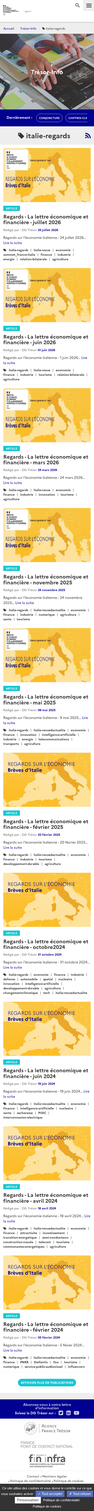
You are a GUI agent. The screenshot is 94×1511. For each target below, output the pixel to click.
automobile (29, 979)
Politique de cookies (69, 1481)
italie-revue (42, 250)
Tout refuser (81, 1494)
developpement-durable (21, 864)
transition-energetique (20, 1237)
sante (7, 619)
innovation (47, 494)
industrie (64, 254)
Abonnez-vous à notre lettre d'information (47, 1406)
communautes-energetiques (23, 1246)
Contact (33, 1476)
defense (9, 979)
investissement (54, 1233)
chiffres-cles (78, 118)
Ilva (56, 1362)
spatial (48, 979)
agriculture (60, 259)
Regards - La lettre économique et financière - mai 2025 (45, 699)
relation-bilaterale (33, 259)
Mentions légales (54, 1476)
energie (8, 259)
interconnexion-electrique (22, 1117)
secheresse (25, 1113)
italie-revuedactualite (49, 610)
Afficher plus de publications (47, 1382)
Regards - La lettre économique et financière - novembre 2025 (45, 579)
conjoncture (49, 118)
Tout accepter (51, 1494)
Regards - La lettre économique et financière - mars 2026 (45, 459)
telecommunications (53, 739)
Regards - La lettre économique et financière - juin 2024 (45, 1072)
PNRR (24, 1362)
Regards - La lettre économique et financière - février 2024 (45, 1326)
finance (46, 254)
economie (63, 250)
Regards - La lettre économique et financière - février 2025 (45, 823)
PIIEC (42, 1113)
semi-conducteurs (55, 1237)
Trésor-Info (28, 28)
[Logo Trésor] (39, 12)
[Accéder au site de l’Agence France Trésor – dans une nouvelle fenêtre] (47, 1427)
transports (11, 743)
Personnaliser (28, 1500)
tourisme (45, 374)
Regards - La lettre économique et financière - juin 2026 (45, 339)
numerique (47, 614)
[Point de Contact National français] (47, 1444)
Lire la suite (12, 242)
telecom (45, 1242)
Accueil (8, 28)
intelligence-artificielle (59, 734)
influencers (76, 1366)
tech (46, 992)
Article (11, 208)
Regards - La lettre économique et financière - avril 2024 (45, 1197)
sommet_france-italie (19, 254)
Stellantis (41, 1362)
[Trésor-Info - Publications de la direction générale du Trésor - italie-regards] (88, 135)
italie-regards (18, 250)
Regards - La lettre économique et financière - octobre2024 (45, 943)
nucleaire (65, 979)
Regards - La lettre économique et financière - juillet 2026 (45, 219)
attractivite (28, 1233)
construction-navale (18, 1242)
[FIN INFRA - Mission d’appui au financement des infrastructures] (47, 1460)
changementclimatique (20, 992)
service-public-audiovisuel (44, 1366)
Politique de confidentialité (30, 1481)
